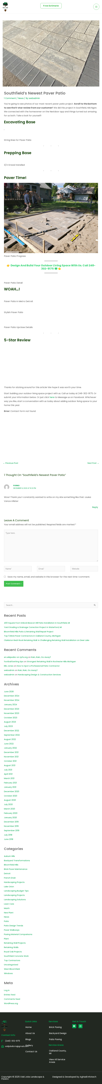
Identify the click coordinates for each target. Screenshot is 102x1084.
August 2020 (10, 800)
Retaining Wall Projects (15, 943)
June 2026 (9, 691)
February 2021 (10, 782)
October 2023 (10, 717)
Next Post (93, 463)
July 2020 (8, 804)
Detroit (7, 873)
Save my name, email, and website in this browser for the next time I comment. (49, 576)
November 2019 (11, 826)
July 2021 (8, 769)
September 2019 (11, 830)
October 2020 (10, 796)
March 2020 (9, 808)
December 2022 (11, 730)
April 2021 (8, 774)
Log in (7, 990)
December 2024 (11, 695)
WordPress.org (11, 1003)
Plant (6, 938)
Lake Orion (9, 886)
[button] (51, 5)
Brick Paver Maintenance (15, 869)
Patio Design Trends (13, 925)
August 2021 (9, 765)
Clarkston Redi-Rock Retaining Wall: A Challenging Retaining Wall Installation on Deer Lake (46, 640)
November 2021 (11, 756)
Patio (6, 921)
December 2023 (11, 709)
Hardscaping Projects (14, 882)
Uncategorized (11, 964)
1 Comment (10, 98)
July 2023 (8, 726)
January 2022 (10, 748)
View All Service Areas (57, 1061)
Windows (8, 973)
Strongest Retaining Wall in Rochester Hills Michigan (51, 661)
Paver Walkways (11, 930)
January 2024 (10, 704)
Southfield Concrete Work (16, 956)
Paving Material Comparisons (18, 934)
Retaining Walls (11, 947)
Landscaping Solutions (15, 899)
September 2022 (12, 735)
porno (16, 486)
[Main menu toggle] (96, 7)
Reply (95, 507)
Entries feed (9, 994)
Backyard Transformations (17, 860)
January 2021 (10, 787)
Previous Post (10, 463)
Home (28, 1027)
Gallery (29, 1045)
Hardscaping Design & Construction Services (39, 674)
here (52, 397)
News (21, 98)
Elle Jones (8, 666)
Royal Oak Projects (13, 951)
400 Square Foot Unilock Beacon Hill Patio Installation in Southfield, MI (37, 623)
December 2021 (11, 752)
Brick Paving (55, 1027)
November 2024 (11, 700)
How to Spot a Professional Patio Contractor (38, 666)
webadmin (9, 670)
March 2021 (9, 778)
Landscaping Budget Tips (16, 891)
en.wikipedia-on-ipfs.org (16, 657)
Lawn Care (9, 904)
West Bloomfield (12, 969)
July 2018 (8, 835)
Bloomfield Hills (11, 864)
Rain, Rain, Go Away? (41, 657)
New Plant (8, 912)
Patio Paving (55, 1039)
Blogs (28, 1039)
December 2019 (11, 821)
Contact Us (31, 1051)
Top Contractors (12, 960)
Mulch (7, 908)
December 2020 (11, 791)
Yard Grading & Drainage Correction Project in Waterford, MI (33, 627)
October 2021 (10, 761)
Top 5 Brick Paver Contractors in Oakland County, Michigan (32, 636)
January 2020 (10, 817)
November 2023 (11, 713)
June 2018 (8, 839)
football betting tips (13, 661)
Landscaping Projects (14, 895)
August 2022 (10, 739)
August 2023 (10, 722)
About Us (30, 1033)
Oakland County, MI (57, 1052)
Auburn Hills (9, 856)
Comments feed (12, 999)
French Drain (10, 878)
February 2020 (10, 813)
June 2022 (9, 743)
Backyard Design (58, 1033)
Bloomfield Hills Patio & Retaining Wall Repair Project (28, 631)
